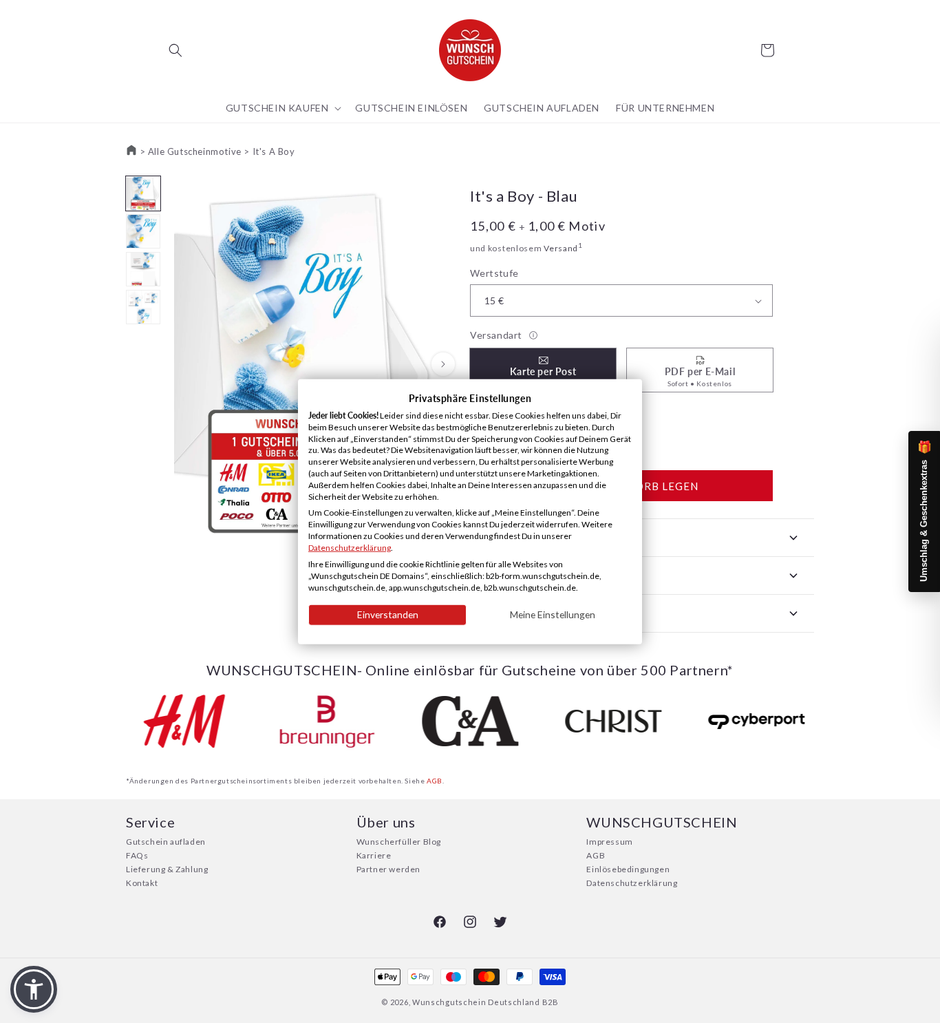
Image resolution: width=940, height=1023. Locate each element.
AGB (434, 781)
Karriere (374, 855)
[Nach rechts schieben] (443, 364)
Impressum (609, 841)
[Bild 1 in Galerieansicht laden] (143, 193)
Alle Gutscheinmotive (195, 151)
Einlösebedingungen (628, 869)
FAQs (137, 855)
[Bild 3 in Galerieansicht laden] (143, 269)
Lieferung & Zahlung (167, 869)
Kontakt (142, 883)
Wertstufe (494, 273)
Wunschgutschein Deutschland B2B (485, 1002)
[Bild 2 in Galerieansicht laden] (143, 231)
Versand (561, 248)
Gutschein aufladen (166, 841)
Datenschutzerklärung (631, 883)
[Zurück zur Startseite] (131, 151)
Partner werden (388, 869)
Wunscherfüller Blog (398, 841)
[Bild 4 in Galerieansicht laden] (143, 307)
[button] (175, 50)
